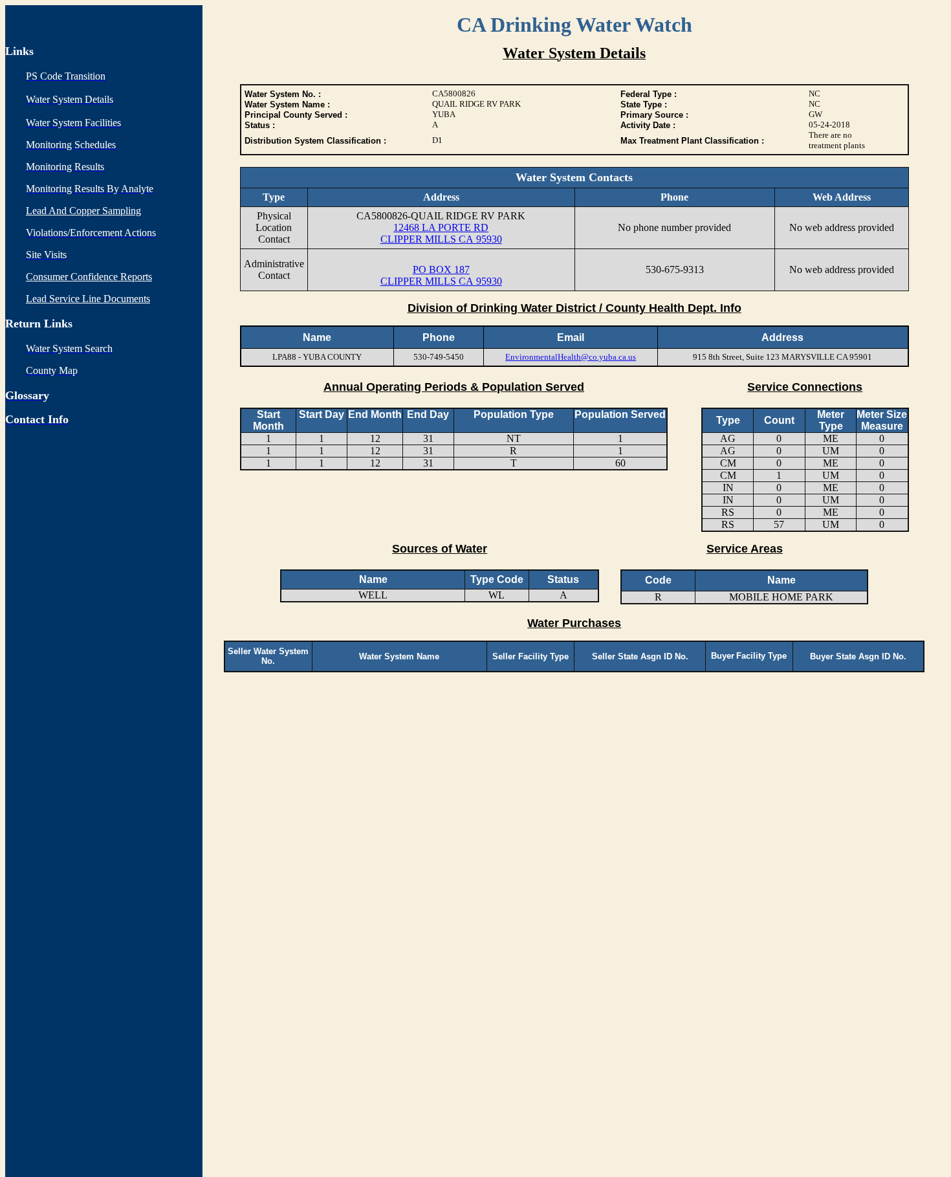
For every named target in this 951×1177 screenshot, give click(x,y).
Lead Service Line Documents (88, 298)
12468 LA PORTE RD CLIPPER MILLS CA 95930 (441, 233)
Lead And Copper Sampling (83, 210)
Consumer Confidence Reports (89, 276)
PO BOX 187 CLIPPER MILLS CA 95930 (441, 275)
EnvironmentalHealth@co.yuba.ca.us (570, 357)
